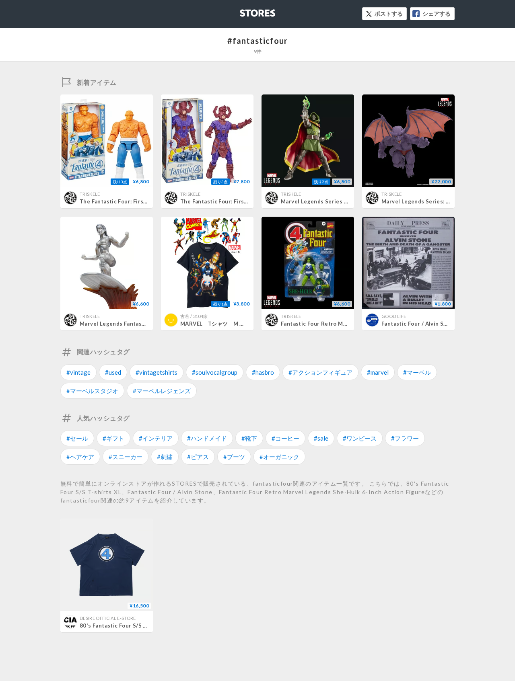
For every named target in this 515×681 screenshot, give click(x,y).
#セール (77, 438)
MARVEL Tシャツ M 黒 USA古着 (229, 323)
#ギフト (113, 438)
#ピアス (198, 456)
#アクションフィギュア (320, 372)
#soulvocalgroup (214, 372)
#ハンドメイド (207, 438)
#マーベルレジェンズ (162, 390)
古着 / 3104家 (194, 316)
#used (113, 372)
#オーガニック (279, 456)
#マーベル (417, 372)
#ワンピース (360, 438)
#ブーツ (234, 456)
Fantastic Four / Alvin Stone (418, 323)
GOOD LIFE (393, 316)
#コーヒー (285, 438)
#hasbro (263, 372)
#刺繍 (165, 456)
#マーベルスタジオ (92, 390)
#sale (321, 438)
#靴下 (249, 438)
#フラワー (405, 438)
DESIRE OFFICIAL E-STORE (108, 618)
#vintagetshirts (156, 372)
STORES (244, 10)
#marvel (378, 372)
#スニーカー (125, 456)
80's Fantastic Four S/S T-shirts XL (126, 625)
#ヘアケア (80, 456)
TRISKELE (90, 194)
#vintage (78, 372)
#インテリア (156, 438)
